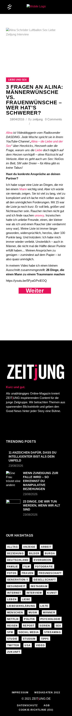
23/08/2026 (16, 465)
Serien (45, 625)
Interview (34, 592)
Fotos (11, 573)
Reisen (12, 625)
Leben (12, 599)
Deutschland (17, 560)
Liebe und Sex (17, 79)
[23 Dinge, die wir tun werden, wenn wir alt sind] (13, 504)
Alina (9, 132)
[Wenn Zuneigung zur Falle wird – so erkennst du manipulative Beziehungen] (13, 479)
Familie (12, 566)
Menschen (15, 612)
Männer (49, 612)
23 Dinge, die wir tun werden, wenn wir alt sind (41, 505)
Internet (14, 592)
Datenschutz (27, 705)
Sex (58, 625)
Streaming (52, 632)
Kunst (52, 592)
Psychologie (50, 619)
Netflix (13, 619)
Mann (23, 189)
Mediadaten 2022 (47, 692)
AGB (47, 705)
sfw (10, 632)
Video (40, 645)
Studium (29, 638)
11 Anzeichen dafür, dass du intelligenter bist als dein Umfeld (32, 456)
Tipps (45, 638)
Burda (50, 553)
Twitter (13, 645)
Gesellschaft (45, 579)
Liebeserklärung (21, 606)
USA (28, 645)
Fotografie (44, 566)
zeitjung (38, 119)
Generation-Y (17, 579)
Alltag (12, 547)
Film (26, 566)
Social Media (29, 632)
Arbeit (46, 547)
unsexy (39, 215)
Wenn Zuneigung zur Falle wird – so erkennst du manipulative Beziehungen (40, 481)
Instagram (39, 586)
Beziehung (15, 553)
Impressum (20, 692)
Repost (28, 625)
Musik (33, 612)
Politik (29, 619)
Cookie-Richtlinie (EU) (36, 709)
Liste (44, 606)
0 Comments (53, 119)
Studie (12, 638)
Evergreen (42, 560)
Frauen (27, 573)
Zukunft (13, 652)
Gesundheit (16, 586)
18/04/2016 (17, 119)
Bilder (34, 553)
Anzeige (29, 547)
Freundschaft (50, 573)
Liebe (38, 150)
